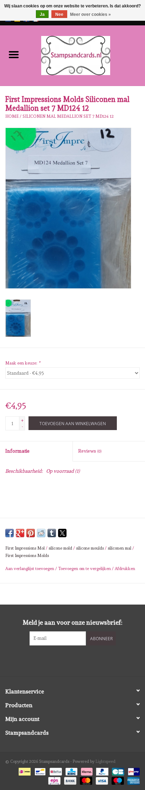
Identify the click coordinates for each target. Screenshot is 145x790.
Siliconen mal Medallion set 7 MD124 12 (68, 116)
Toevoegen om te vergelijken (85, 568)
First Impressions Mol (25, 548)
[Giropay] (132, 770)
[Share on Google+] (20, 533)
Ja (42, 14)
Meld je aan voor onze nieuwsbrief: (72, 622)
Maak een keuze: (22, 363)
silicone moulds (90, 548)
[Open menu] (13, 54)
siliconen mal (119, 548)
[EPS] (53, 779)
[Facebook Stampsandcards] (66, 660)
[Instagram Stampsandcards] (78, 660)
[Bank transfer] (69, 779)
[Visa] (101, 779)
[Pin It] (30, 533)
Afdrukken (125, 568)
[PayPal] (101, 770)
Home (12, 116)
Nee (59, 14)
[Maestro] (117, 779)
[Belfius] (55, 770)
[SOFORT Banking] (86, 770)
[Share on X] (62, 533)
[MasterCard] (85, 779)
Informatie (17, 451)
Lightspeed (105, 761)
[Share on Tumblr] (52, 533)
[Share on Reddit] (41, 533)
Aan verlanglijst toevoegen (30, 568)
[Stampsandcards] (86, 54)
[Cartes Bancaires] (117, 770)
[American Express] (132, 779)
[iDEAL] (24, 770)
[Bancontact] (39, 770)
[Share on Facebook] (9, 533)
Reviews (89, 451)
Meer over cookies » (90, 14)
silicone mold (60, 548)
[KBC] (70, 770)
